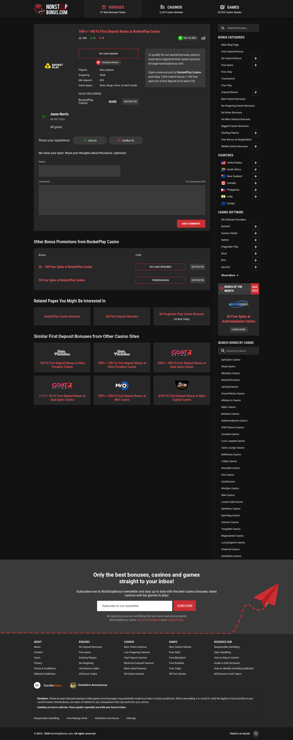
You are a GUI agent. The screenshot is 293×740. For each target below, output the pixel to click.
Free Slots (174, 652)
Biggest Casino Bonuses (235, 125)
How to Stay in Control (226, 657)
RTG (223, 260)
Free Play (226, 85)
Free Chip (226, 71)
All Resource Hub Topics (228, 673)
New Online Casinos (135, 646)
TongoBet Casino (230, 528)
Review (112, 101)
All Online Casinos (134, 673)
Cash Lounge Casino (232, 447)
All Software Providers (233, 219)
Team (37, 657)
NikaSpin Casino (230, 373)
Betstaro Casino (230, 413)
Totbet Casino (229, 461)
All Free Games (177, 673)
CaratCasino (228, 481)
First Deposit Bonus (232, 51)
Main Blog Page (230, 44)
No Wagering (86, 663)
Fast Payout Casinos (135, 657)
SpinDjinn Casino (230, 359)
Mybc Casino (228, 407)
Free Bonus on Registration (236, 139)
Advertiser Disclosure (107, 718)
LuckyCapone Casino (233, 542)
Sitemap (131, 718)
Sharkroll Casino (230, 549)
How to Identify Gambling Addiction (234, 668)
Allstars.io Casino (231, 400)
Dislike (127, 140)
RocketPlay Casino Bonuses (62, 316)
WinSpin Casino (230, 488)
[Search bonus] (223, 28)
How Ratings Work (77, 718)
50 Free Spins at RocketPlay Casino (62, 280)
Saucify (225, 267)
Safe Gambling (222, 652)
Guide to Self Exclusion (227, 663)
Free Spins (227, 65)
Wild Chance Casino (232, 427)
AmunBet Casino (230, 468)
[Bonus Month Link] (238, 309)
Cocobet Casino (230, 434)
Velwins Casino (230, 522)
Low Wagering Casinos (137, 652)
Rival (224, 253)
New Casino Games (180, 646)
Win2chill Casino (230, 379)
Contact (38, 652)
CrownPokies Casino (233, 393)
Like (92, 140)
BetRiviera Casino (231, 454)
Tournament (228, 78)
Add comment (191, 223)
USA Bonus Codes (89, 668)
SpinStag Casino (230, 515)
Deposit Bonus (229, 92)
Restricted (130, 101)
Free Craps (175, 668)
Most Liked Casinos (135, 668)
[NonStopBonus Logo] (50, 9)
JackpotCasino (229, 386)
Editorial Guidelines (44, 673)
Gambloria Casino (231, 556)
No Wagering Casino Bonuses (238, 105)
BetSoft (225, 226)
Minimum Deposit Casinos (139, 663)
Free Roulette (176, 663)
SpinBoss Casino (230, 508)
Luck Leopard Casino (233, 440)
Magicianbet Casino (232, 535)
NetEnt (225, 239)
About (37, 646)
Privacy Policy (175, 619)
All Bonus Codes (88, 673)
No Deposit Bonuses (90, 646)
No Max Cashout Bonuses (235, 119)
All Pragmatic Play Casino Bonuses (181, 316)
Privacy (38, 663)
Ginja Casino (228, 366)
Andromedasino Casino (234, 420)
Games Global (229, 233)
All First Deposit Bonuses (122, 316)
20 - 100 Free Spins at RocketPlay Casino (65, 267)
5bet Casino (228, 495)
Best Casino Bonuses (233, 98)
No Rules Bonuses (231, 112)
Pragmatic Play (229, 246)
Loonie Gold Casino (232, 501)
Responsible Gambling (226, 646)
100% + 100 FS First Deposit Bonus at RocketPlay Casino (119, 31)
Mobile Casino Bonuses (234, 146)
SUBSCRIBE (185, 606)
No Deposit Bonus (231, 58)
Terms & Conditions (148, 619)
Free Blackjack (177, 657)
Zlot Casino (227, 474)
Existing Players (230, 132)
